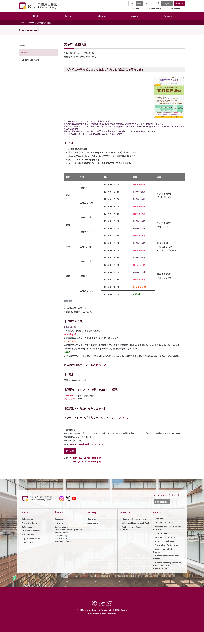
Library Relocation (164, 522)
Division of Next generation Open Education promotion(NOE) (167, 565)
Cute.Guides (28, 542)
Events (30, 22)
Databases (27, 526)
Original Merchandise (165, 537)
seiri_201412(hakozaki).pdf (87, 457)
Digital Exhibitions (31, 538)
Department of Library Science (165, 550)
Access (135, 8)
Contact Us (155, 8)
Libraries (59, 523)
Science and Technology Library (68, 529)
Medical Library (61, 532)
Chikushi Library (62, 538)
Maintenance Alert (29, 59)
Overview (159, 518)
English (167, 3)
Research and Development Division (167, 528)
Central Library (61, 526)
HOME (35, 15)
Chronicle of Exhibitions (166, 545)
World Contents (29, 522)
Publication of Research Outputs (132, 528)
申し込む (70, 450)
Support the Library (164, 541)
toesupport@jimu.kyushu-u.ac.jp (86, 444)
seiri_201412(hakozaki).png (87, 461)
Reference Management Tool (135, 522)
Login (180, 3)
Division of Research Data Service (166, 557)
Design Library (61, 535)
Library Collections (31, 530)
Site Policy (176, 495)
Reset (139, 3)
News (22, 45)
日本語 (156, 3)
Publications (28, 534)
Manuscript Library (63, 541)
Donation (175, 8)
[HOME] (38, 5)
